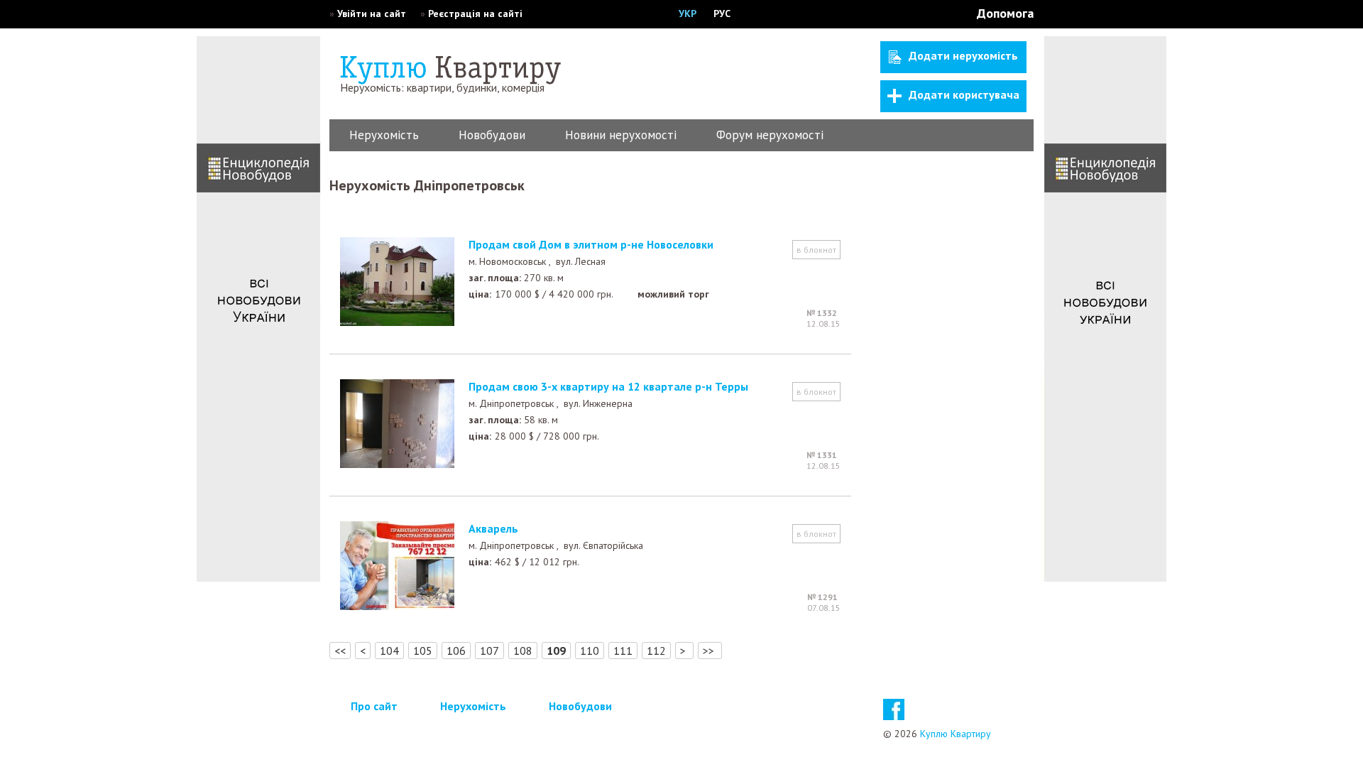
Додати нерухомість (963, 55)
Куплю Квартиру (955, 733)
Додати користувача (964, 94)
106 (456, 650)
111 (623, 650)
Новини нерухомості (621, 135)
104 (389, 650)
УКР (687, 13)
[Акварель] (397, 606)
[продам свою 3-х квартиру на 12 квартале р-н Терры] (397, 464)
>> (710, 650)
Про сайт (374, 706)
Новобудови (492, 135)
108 (522, 650)
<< (340, 650)
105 (422, 650)
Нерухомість (384, 135)
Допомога (1005, 13)
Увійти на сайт (371, 13)
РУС (721, 13)
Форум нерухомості (769, 135)
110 (589, 650)
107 (489, 650)
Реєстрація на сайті (475, 13)
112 (656, 650)
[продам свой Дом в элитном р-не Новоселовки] (397, 322)
